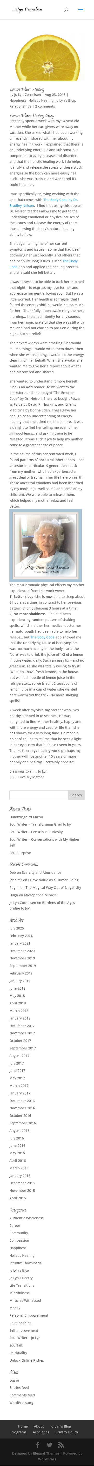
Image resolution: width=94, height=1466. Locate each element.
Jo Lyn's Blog (65, 100)
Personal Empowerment (28, 1315)
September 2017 (22, 1048)
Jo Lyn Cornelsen (27, 94)
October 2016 (20, 1115)
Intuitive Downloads (25, 1263)
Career (14, 1225)
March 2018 (18, 1010)
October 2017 (20, 1040)
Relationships (20, 106)
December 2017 (22, 1025)
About (39, 1426)
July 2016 (16, 1138)
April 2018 (17, 1003)
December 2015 (22, 1183)
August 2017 (19, 1055)
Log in (14, 1380)
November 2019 (22, 958)
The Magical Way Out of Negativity (53, 887)
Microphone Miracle (40, 895)
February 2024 (21, 935)
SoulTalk (16, 1345)
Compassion (19, 1240)
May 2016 (17, 1153)
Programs (19, 1432)
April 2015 (17, 1198)
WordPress (47, 1459)
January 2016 (19, 1175)
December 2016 (22, 1100)
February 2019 (21, 973)
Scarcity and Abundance (41, 872)
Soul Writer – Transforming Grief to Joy (40, 824)
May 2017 (17, 1078)
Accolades (41, 1432)
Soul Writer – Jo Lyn (24, 1337)
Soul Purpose (20, 852)
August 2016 (19, 1130)
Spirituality (18, 1352)
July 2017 (16, 1063)
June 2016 (17, 1145)
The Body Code (42, 637)
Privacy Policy (66, 1432)
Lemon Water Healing (26, 90)
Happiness (18, 100)
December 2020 (22, 950)
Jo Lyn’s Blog (60, 1426)
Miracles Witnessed (25, 1300)
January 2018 (19, 1018)
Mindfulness (19, 1293)
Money (14, 1307)
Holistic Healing (41, 100)
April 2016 (17, 1160)
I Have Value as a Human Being (53, 880)
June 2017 (17, 1070)
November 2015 (22, 1190)
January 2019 (19, 980)
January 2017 (19, 1093)
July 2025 (16, 928)
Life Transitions (21, 1285)
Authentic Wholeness (26, 1218)
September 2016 (22, 1123)
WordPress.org (21, 1402)
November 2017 (22, 1033)
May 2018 (17, 995)
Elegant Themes (46, 1453)
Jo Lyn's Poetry (21, 1277)
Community (18, 1232)
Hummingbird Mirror (26, 817)
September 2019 (22, 965)
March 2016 (18, 1168)
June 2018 (17, 988)
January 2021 (19, 943)
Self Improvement (23, 1330)
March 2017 (18, 1085)
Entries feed (19, 1387)
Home (23, 1426)
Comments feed (22, 1395)
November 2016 (22, 1108)
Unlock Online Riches (26, 1360)
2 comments (45, 106)
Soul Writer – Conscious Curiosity (36, 831)
